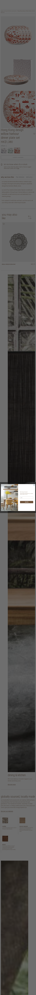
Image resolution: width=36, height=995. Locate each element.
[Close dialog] (34, 485)
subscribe (26, 502)
